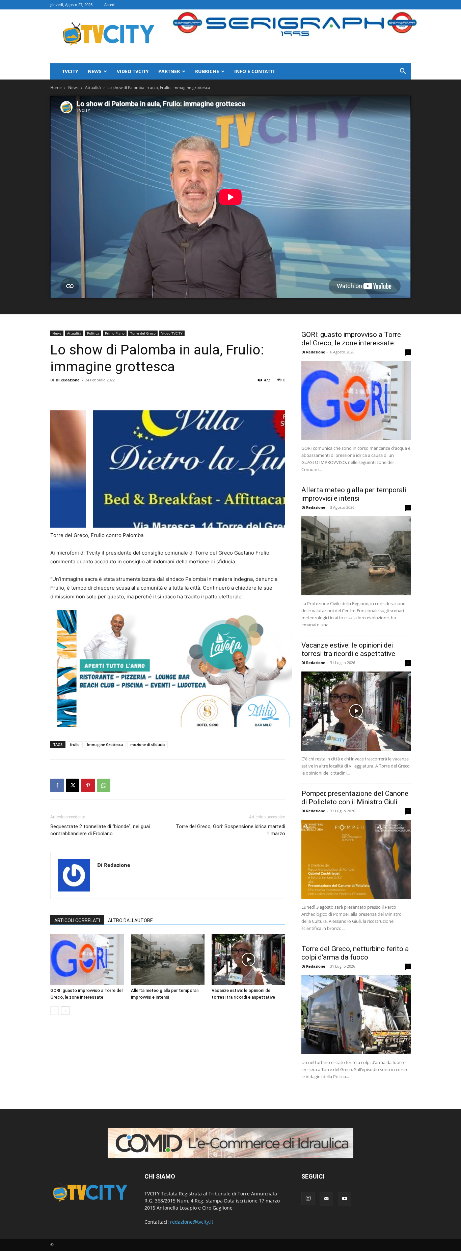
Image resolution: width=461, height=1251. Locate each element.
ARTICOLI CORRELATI (77, 920)
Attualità (93, 87)
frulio (75, 744)
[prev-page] (54, 1010)
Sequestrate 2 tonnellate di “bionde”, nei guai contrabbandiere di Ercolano (100, 830)
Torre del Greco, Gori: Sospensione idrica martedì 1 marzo (230, 830)
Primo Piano (115, 333)
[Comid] (230, 1143)
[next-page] (65, 1010)
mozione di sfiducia (147, 744)
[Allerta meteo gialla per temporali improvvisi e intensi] (168, 959)
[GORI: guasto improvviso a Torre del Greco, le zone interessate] (87, 959)
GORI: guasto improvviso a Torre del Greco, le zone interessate (351, 339)
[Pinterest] (88, 785)
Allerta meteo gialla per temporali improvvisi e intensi (353, 494)
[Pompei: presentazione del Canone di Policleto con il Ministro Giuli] (356, 859)
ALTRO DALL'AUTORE (130, 920)
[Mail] (326, 1199)
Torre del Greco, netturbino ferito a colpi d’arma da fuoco (355, 953)
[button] (403, 72)
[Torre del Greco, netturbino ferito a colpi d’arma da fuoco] (356, 1014)
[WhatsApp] (103, 785)
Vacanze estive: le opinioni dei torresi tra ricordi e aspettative (348, 649)
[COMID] (217, 469)
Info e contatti (254, 71)
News (95, 71)
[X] (72, 785)
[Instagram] (308, 1198)
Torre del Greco (143, 333)
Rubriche (207, 71)
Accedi (109, 4)
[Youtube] (344, 1199)
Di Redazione (68, 379)
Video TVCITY (133, 71)
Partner (169, 71)
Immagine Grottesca (105, 744)
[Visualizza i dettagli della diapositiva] (174, 668)
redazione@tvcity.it (191, 1222)
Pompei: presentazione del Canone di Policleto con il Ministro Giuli (354, 797)
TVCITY (70, 71)
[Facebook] (57, 785)
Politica (93, 333)
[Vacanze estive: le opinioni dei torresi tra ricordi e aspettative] (248, 959)
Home (56, 87)
